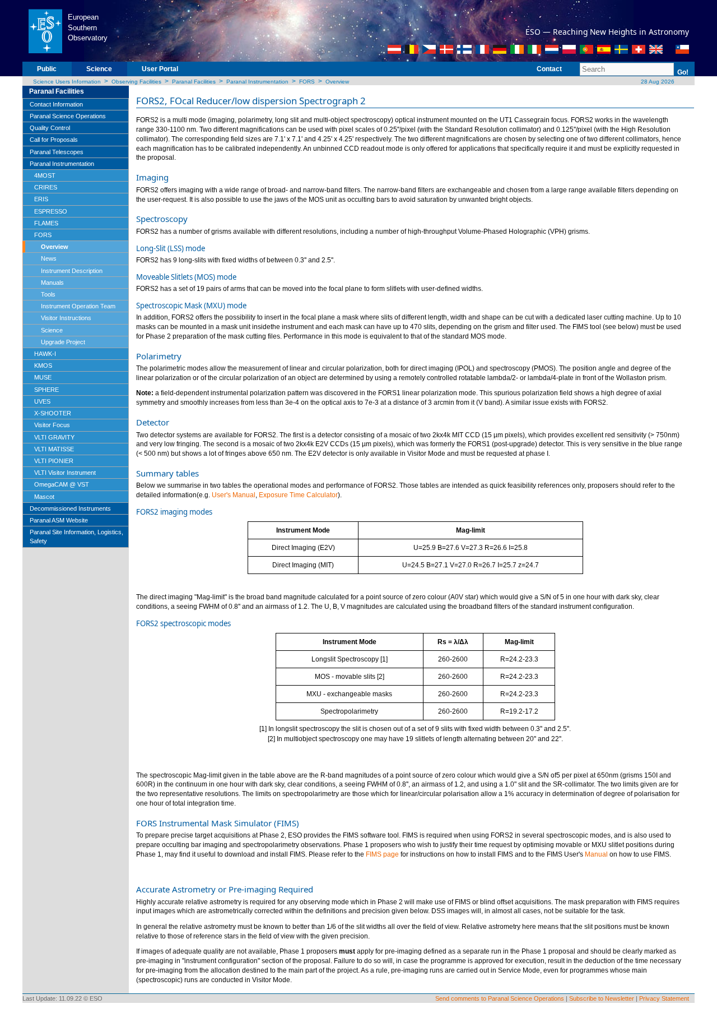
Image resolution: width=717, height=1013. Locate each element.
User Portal (160, 69)
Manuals (52, 282)
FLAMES (46, 223)
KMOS (43, 365)
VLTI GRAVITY (54, 437)
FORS (307, 81)
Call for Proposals (54, 139)
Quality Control (50, 127)
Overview (337, 81)
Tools (48, 294)
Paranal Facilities (194, 81)
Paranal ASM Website (59, 520)
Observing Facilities (136, 81)
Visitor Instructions (66, 317)
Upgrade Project (63, 342)
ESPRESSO (50, 211)
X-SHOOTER (52, 413)
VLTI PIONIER (53, 460)
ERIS (41, 199)
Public (47, 69)
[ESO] (45, 30)
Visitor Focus (52, 425)
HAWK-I (45, 353)
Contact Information (56, 104)
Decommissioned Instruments (70, 508)
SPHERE (46, 389)
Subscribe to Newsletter (601, 998)
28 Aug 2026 (656, 81)
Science (99, 69)
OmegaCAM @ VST (61, 484)
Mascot (44, 496)
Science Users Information (67, 81)
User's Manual (233, 495)
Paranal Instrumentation (257, 81)
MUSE (43, 377)
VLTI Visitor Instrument (65, 472)
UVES (42, 401)
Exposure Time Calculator (298, 495)
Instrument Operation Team (78, 306)
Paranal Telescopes (56, 152)
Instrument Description (72, 270)
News (49, 258)
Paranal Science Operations (68, 116)
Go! (682, 72)
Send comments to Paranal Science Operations (499, 998)
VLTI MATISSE (54, 449)
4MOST (44, 175)
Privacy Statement (664, 998)
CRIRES (45, 187)
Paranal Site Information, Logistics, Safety (76, 536)
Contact (549, 69)
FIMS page (382, 854)
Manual (596, 854)
